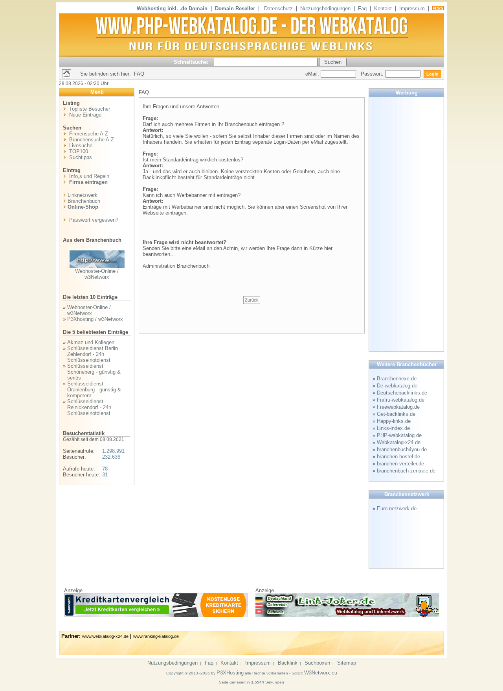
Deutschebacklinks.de (402, 393)
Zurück (252, 300)
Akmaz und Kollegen (90, 342)
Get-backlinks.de (396, 414)
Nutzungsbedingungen (325, 8)
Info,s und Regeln (88, 176)
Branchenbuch (84, 201)
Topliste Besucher (89, 109)
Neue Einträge (84, 115)
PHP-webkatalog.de (399, 435)
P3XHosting (230, 673)
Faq (362, 8)
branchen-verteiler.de (400, 464)
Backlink (287, 663)
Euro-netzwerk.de (397, 508)
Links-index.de (393, 428)
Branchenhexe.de (397, 379)
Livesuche (80, 145)
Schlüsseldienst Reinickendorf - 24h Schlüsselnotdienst (89, 407)
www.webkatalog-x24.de (105, 636)
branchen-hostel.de (398, 456)
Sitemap (346, 663)
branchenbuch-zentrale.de (406, 471)
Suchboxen (317, 663)
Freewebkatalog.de (398, 407)
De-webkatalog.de (397, 386)
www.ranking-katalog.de (156, 636)
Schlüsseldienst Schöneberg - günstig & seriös (94, 372)
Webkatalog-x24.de (398, 442)
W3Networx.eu (320, 673)
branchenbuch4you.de (402, 449)
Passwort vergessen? (93, 220)
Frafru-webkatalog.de (400, 400)
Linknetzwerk (82, 195)
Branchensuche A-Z (91, 140)
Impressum (412, 8)
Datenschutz (278, 8)
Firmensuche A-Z (88, 134)
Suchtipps (80, 157)
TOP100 (78, 151)
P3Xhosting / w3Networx (95, 319)
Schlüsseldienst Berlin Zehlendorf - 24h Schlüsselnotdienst (92, 354)
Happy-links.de (394, 421)
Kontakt (383, 8)
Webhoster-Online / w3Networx (97, 274)
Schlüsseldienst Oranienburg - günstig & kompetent (94, 389)
